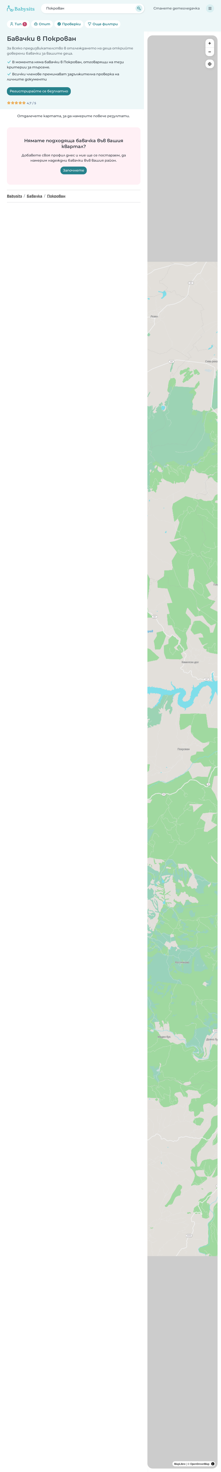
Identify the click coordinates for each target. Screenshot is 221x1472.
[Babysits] (21, 8)
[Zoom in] (209, 43)
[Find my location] (209, 64)
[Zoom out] (209, 51)
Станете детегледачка (176, 8)
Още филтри (105, 24)
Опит (44, 24)
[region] (182, 752)
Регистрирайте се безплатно (39, 91)
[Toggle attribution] (212, 1463)
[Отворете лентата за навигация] (210, 8)
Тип (19, 24)
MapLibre (180, 1464)
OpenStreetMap (199, 1464)
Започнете (73, 170)
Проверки (71, 24)
